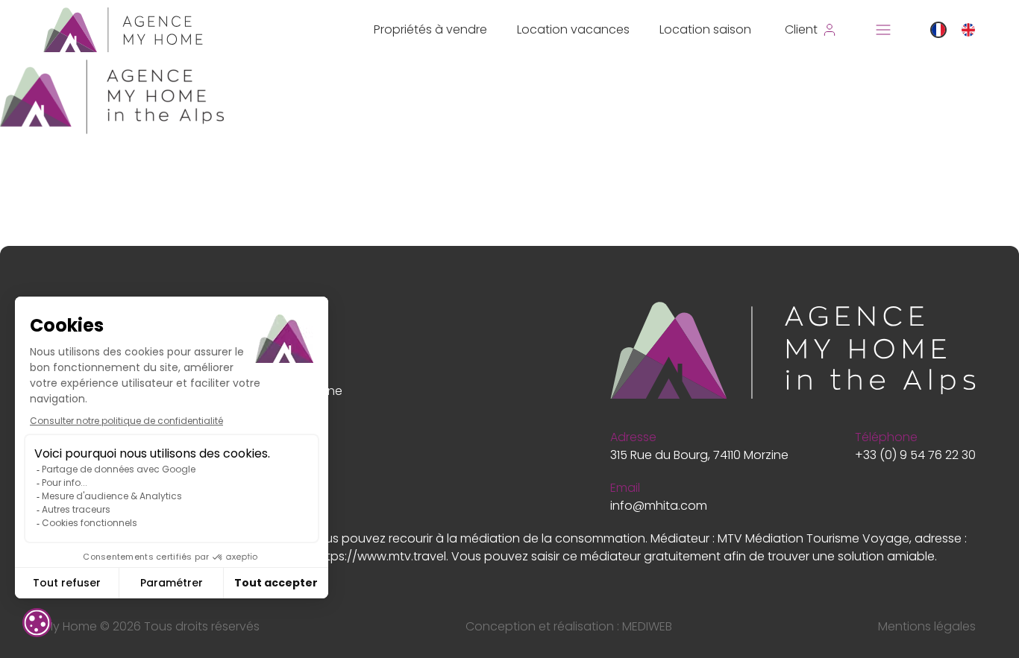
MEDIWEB (647, 626)
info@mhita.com (658, 505)
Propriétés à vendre (430, 29)
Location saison (705, 29)
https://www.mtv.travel (380, 556)
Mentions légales (927, 626)
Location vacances (573, 29)
